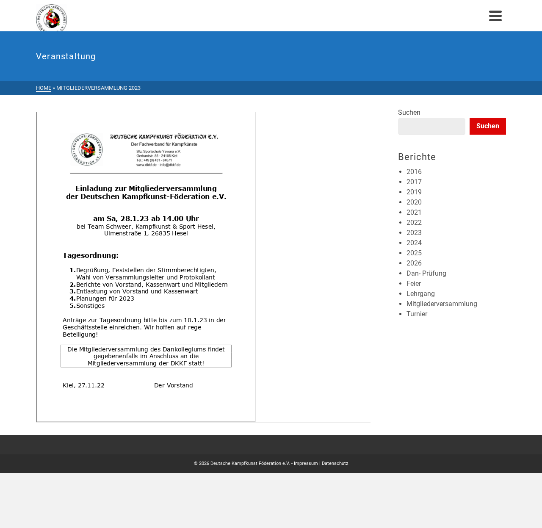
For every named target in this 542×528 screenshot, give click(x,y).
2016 (414, 172)
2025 (414, 253)
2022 (414, 222)
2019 (414, 192)
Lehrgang (420, 294)
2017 (414, 182)
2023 (414, 233)
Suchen (409, 112)
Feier (413, 283)
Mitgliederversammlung (441, 304)
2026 (414, 263)
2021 (414, 212)
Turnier (416, 314)
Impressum (306, 463)
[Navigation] (495, 15)
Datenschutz (335, 463)
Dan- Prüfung (426, 273)
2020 (414, 202)
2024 (414, 243)
